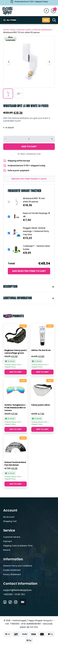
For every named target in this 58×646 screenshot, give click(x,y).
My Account (9, 517)
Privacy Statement (12, 574)
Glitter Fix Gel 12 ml (40, 350)
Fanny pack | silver (40, 405)
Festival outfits (24, 29)
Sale (46, 20)
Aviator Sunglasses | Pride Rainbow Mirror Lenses (15, 408)
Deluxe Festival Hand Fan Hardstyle (15, 463)
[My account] (46, 10)
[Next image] (49, 62)
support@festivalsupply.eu (17, 590)
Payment (7, 541)
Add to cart (29, 146)
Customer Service (11, 537)
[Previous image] (8, 62)
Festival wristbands (42, 29)
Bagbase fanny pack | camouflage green (15, 351)
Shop (13, 29)
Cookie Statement (12, 570)
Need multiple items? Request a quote (29, 179)
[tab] (29, 286)
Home (6, 29)
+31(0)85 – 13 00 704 (14, 594)
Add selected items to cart (29, 271)
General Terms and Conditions (17, 565)
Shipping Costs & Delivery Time (18, 545)
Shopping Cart (10, 521)
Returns (6, 550)
